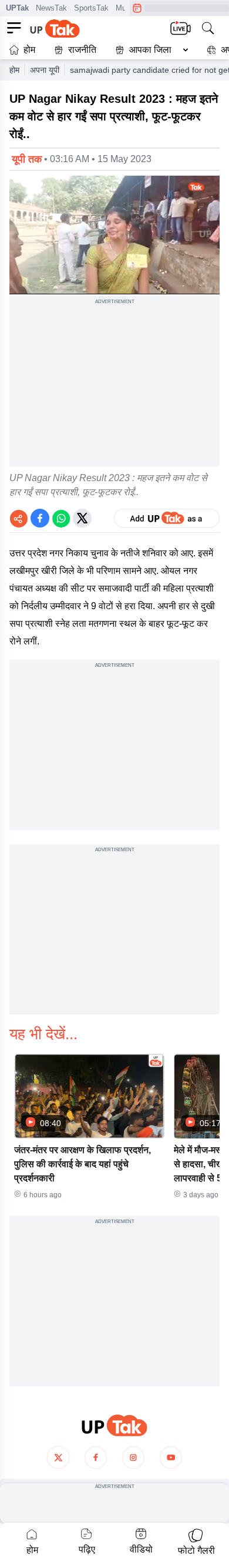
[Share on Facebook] (40, 518)
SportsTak (91, 8)
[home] (114, 1425)
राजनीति (82, 50)
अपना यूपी (44, 70)
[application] (114, 235)
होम (29, 50)
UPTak (17, 8)
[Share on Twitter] (82, 518)
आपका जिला (150, 50)
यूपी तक (27, 159)
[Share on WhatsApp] (61, 518)
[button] (149, 50)
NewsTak (51, 8)
